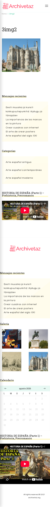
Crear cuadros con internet (22, 127)
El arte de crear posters (20, 131)
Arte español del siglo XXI (21, 136)
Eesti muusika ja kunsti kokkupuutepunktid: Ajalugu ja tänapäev (24, 111)
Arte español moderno (19, 178)
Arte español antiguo (19, 162)
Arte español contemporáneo (24, 170)
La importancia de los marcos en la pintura (24, 121)
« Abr (5, 388)
